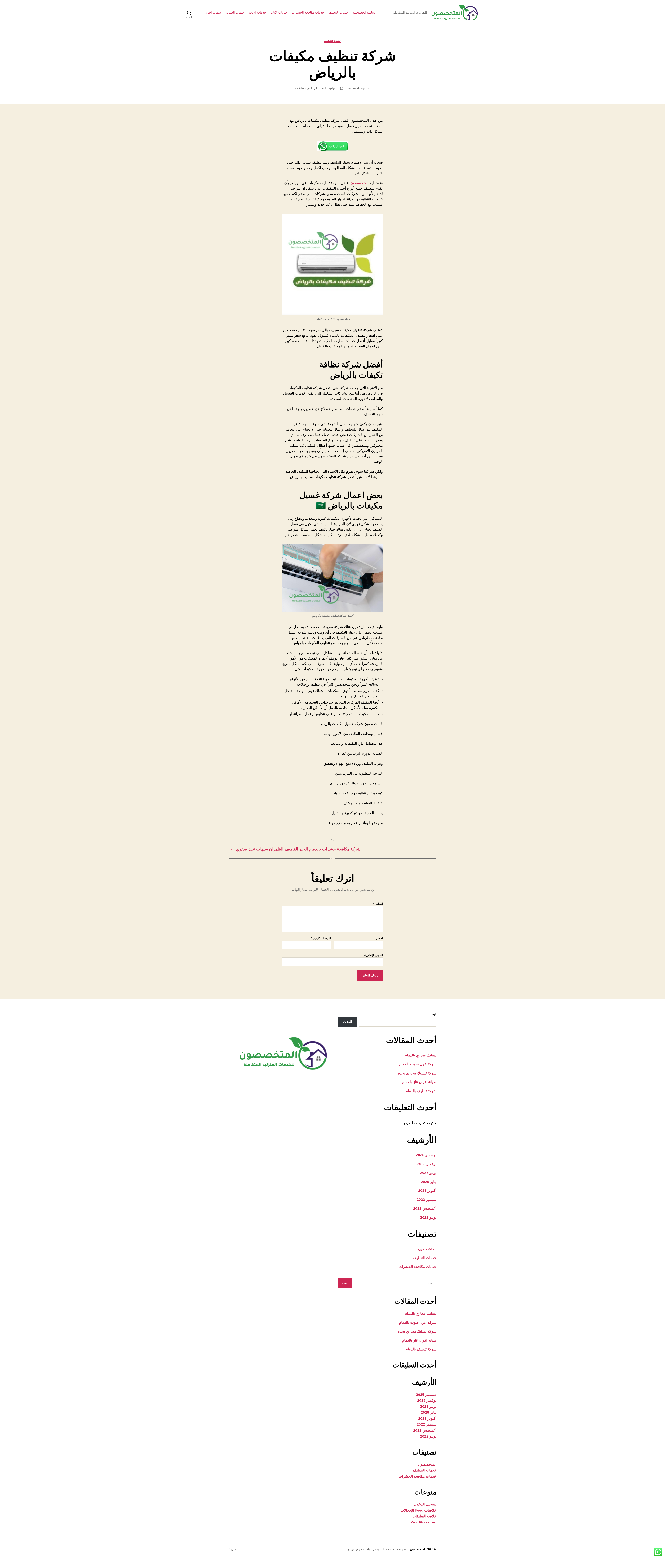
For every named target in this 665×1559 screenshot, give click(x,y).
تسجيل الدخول (425, 1504)
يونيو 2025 (428, 1173)
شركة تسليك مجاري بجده (417, 1073)
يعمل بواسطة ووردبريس (363, 1549)
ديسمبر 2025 (426, 1155)
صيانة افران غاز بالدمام (419, 1082)
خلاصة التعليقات (424, 1516)
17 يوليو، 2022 (330, 88)
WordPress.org (424, 1522)
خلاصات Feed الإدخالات (418, 1510)
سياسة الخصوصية (364, 12)
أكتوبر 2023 (427, 1191)
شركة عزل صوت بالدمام (417, 1064)
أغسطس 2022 (424, 1208)
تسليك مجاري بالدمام (420, 1055)
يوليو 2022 (428, 1217)
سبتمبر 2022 (426, 1200)
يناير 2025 (428, 1182)
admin (352, 88)
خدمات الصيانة (235, 12)
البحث (432, 1014)
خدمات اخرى (213, 12)
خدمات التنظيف (338, 12)
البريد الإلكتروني (321, 938)
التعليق (378, 903)
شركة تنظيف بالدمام (421, 1091)
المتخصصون (359, 183)
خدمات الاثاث (278, 12)
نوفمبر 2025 (426, 1164)
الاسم (379, 938)
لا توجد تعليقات (303, 88)
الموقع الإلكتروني (373, 955)
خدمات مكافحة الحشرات (308, 12)
